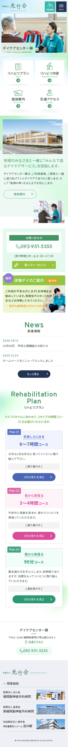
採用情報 (50, 9)
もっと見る (33, 374)
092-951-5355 (36, 246)
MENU (61, 10)
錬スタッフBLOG (35, 265)
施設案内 (19, 194)
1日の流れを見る (34, 477)
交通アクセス (35, 642)
